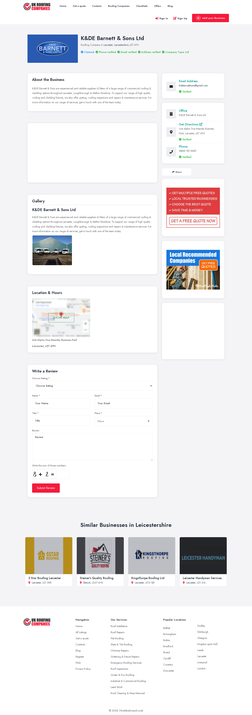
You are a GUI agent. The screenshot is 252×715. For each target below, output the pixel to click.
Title (34, 413)
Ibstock (87, 582)
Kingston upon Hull (207, 644)
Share (178, 172)
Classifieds (142, 6)
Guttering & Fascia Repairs (125, 656)
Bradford (168, 646)
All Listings (81, 632)
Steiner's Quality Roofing (96, 578)
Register (80, 656)
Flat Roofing (117, 638)
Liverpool (202, 662)
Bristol (166, 652)
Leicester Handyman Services (202, 578)
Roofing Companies (119, 6)
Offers (157, 6)
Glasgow (202, 638)
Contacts (96, 6)
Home (63, 6)
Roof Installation (119, 626)
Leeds (200, 650)
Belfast (166, 628)
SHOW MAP (61, 318)
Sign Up (182, 18)
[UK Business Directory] (193, 270)
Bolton (166, 640)
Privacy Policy (83, 669)
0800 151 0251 (187, 151)
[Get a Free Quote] (193, 208)
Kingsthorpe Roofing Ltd (147, 578)
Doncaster (168, 671)
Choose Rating (40, 378)
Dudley (201, 626)
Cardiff (167, 658)
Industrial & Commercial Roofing (128, 681)
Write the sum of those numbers (49, 465)
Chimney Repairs (120, 650)
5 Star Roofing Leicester (44, 578)
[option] (52, 250)
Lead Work (116, 687)
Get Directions (189, 124)
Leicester (108, 45)
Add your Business (213, 18)
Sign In (163, 18)
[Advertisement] (92, 154)
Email (97, 395)
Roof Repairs (117, 632)
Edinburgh (202, 632)
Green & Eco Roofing (122, 675)
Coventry (168, 664)
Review (35, 430)
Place (97, 413)
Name (35, 395)
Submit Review (46, 488)
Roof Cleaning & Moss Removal (128, 693)
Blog (170, 6)
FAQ (78, 663)
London (201, 668)
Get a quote (79, 6)
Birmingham (169, 634)
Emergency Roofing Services (126, 663)
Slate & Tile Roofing (121, 644)
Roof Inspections (119, 669)
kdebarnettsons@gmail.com (193, 85)
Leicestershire (121, 45)
